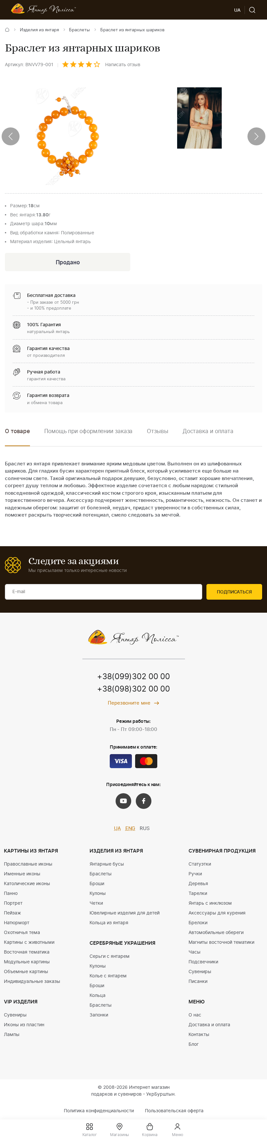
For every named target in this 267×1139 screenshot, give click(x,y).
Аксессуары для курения (217, 913)
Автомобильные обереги (216, 932)
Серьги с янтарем (110, 956)
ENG (130, 828)
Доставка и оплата (209, 1025)
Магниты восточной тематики (221, 942)
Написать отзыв (122, 65)
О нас (195, 1015)
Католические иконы (27, 884)
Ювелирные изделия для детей (125, 913)
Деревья (198, 884)
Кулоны (98, 893)
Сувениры (15, 1015)
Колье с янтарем (108, 976)
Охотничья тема (22, 932)
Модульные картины (27, 962)
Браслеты (79, 30)
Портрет (13, 903)
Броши (97, 884)
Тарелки (198, 893)
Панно (11, 893)
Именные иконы (22, 874)
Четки (96, 903)
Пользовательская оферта (174, 1111)
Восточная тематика (26, 952)
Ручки (195, 874)
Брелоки (198, 923)
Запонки (99, 1015)
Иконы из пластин (24, 1025)
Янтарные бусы (107, 864)
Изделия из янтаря (39, 30)
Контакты (199, 1034)
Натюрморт (16, 923)
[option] (88, 436)
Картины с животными (29, 942)
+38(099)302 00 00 (133, 677)
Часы (195, 952)
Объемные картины (26, 972)
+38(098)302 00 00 (133, 689)
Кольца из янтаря (109, 923)
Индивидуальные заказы (32, 981)
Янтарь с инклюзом (210, 903)
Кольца (97, 995)
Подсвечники (203, 962)
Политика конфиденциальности (99, 1111)
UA (117, 828)
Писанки (198, 981)
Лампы (12, 1034)
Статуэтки (200, 864)
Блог (194, 1044)
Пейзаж (12, 913)
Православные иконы (28, 864)
